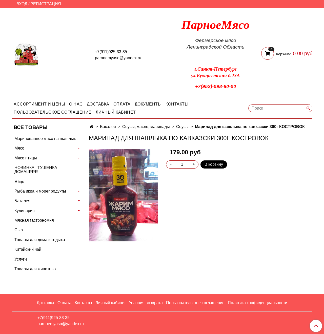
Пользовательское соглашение (53, 112)
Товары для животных (35, 269)
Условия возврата (146, 303)
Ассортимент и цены (39, 104)
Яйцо (19, 181)
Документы (148, 104)
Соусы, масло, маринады (146, 126)
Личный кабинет (116, 112)
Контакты (177, 104)
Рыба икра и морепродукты (40, 191)
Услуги (20, 259)
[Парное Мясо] (26, 54)
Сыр (18, 230)
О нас (76, 104)
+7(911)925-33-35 (111, 52)
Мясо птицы (25, 158)
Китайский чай (27, 249)
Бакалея (108, 126)
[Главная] (92, 127)
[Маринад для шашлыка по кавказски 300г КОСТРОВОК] (123, 195)
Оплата (122, 104)
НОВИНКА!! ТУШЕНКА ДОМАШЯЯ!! (35, 169)
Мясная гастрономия (34, 220)
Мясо (19, 148)
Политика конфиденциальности (257, 303)
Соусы (182, 126)
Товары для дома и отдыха (39, 240)
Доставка (98, 104)
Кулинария (24, 210)
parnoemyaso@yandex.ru (118, 58)
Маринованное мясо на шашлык (45, 138)
